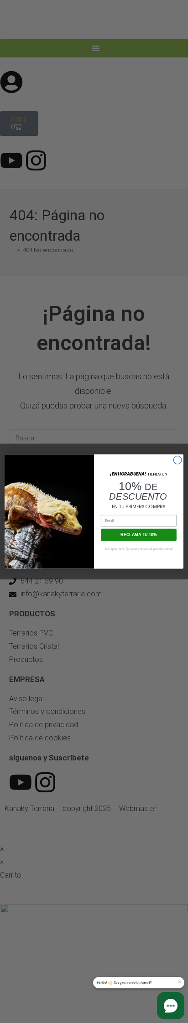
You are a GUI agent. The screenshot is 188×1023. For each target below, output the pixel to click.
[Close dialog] (177, 460)
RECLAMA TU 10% (138, 534)
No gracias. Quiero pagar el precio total (138, 549)
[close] (179, 982)
